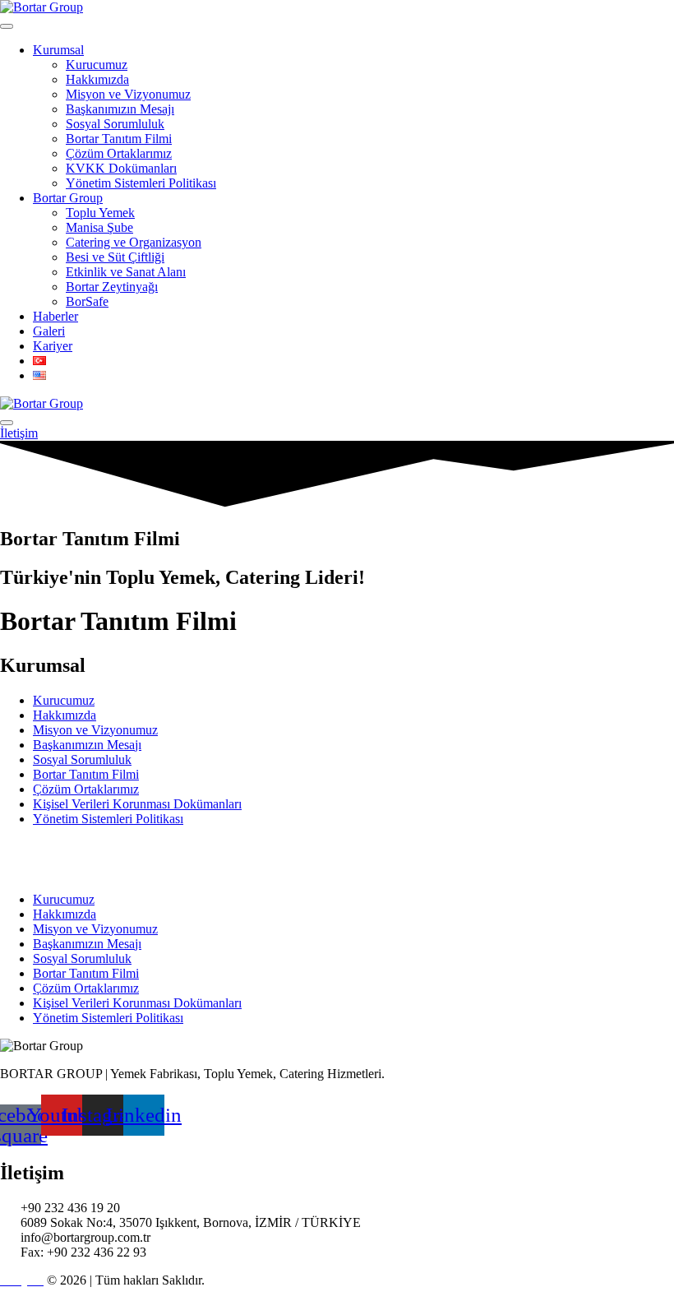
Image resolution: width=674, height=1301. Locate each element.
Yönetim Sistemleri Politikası (141, 183)
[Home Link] (41, 403)
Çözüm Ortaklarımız (119, 153)
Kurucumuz (96, 65)
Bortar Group (68, 198)
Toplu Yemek (100, 213)
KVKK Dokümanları (121, 168)
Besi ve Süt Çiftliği (115, 257)
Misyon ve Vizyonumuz (128, 94)
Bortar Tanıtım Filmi (119, 139)
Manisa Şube (99, 227)
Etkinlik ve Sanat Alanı (126, 272)
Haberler (55, 316)
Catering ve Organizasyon (133, 242)
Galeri (49, 331)
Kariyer (52, 346)
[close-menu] (6, 422)
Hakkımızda (97, 79)
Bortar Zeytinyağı (112, 287)
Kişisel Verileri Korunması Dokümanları (137, 804)
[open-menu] (6, 26)
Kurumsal (58, 50)
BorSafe (87, 301)
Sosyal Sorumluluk (115, 124)
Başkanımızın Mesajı (120, 109)
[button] (19, 859)
